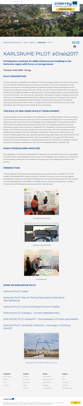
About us (5, 379)
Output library (46, 382)
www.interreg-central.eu (12, 42)
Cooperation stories (48, 379)
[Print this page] (74, 46)
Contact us (6, 385)
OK (76, 403)
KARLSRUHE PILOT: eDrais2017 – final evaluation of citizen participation (41, 319)
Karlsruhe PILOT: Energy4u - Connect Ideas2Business (31, 313)
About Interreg (7, 376)
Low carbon (26, 379)
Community (65, 382)
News (4, 382)
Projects (33, 42)
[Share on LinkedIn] (78, 42)
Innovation (26, 376)
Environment (26, 382)
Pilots (50, 42)
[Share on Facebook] (73, 42)
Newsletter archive (67, 388)
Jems (63, 379)
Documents (65, 385)
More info (50, 404)
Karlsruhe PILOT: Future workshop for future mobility (31, 306)
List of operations (47, 388)
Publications (46, 385)
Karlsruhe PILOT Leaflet (15, 291)
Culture (25, 385)
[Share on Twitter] (76, 42)
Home (26, 42)
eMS (63, 376)
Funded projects (47, 376)
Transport (25, 388)
